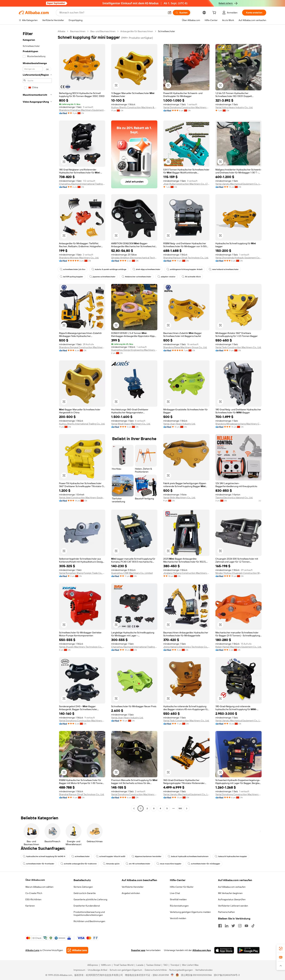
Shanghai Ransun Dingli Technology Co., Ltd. (185, 257)
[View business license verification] (172, 975)
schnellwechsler (82, 856)
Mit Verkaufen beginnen (230, 893)
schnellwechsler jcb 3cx (74, 269)
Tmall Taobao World (123, 965)
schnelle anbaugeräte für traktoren (80, 864)
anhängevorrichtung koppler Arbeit (186, 269)
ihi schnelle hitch (193, 276)
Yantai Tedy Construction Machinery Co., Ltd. (238, 347)
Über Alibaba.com (35, 880)
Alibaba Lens (32, 950)
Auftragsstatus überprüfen (232, 899)
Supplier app (138, 950)
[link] (280, 948)
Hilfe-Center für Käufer (181, 887)
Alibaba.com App (201, 950)
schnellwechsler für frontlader (40, 864)
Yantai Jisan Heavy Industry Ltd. (179, 423)
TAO (165, 965)
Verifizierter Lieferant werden (233, 905)
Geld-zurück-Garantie (85, 893)
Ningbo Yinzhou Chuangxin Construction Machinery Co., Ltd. (238, 573)
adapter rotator (168, 276)
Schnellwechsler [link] (166, 31)
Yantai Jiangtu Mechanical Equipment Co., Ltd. (238, 183)
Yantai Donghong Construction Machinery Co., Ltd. (186, 107)
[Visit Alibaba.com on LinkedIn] (227, 926)
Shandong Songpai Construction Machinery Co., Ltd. (82, 347)
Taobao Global (153, 965)
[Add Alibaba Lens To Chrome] (77, 950)
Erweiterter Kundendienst (87, 905)
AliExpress (92, 965)
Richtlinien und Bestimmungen (89, 921)
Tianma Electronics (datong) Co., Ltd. (234, 497)
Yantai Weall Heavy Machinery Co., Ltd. (130, 423)
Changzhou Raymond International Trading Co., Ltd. (82, 183)
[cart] (214, 13)
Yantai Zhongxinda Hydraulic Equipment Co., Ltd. (238, 257)
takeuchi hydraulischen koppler (232, 856)
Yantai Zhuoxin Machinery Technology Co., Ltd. (82, 646)
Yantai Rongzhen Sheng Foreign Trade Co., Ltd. (82, 573)
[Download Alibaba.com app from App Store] (224, 950)
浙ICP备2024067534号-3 (227, 975)
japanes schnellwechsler (104, 276)
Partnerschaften (226, 912)
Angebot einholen (131, 893)
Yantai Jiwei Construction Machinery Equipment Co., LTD (82, 497)
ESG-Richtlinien (33, 899)
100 (180, 808)
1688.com (106, 965)
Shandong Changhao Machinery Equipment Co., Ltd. (82, 110)
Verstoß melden (178, 918)
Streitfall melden (178, 899)
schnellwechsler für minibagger (205, 864)
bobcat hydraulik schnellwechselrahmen (189, 856)
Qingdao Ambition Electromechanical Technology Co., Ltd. (134, 257)
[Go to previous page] (134, 808)
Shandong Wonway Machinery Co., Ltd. (79, 257)
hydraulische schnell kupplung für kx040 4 (45, 856)
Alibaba (61, 31)
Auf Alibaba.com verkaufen (232, 887)
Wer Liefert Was (190, 965)
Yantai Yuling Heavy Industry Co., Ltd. (234, 107)
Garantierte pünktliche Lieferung (90, 899)
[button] (170, 13)
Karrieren (30, 905)
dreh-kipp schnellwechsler (148, 269)
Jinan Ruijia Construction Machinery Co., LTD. (186, 183)
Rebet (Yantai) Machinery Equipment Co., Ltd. (238, 646)
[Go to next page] (187, 808)
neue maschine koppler (170, 864)
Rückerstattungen (179, 905)
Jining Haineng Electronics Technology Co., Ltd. (186, 646)
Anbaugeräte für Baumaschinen (136, 31)
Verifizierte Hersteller (132, 887)
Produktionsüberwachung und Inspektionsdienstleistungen (89, 913)
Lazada (139, 965)
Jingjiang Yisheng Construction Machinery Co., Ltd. (186, 573)
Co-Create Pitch (33, 893)
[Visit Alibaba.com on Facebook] (220, 926)
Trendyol (174, 965)
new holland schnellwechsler (225, 269)
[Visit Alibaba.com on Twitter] (233, 926)
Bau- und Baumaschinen (102, 31)
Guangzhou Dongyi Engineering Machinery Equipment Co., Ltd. (134, 350)
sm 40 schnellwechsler (139, 864)
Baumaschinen (77, 31)
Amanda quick (112, 864)
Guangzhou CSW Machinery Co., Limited (132, 573)
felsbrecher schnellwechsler (138, 276)
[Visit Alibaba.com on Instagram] (240, 926)
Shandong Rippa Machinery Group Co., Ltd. (185, 347)
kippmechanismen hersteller (148, 856)
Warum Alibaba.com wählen (39, 887)
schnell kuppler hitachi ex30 (112, 856)
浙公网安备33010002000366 (196, 975)
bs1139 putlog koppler (73, 276)
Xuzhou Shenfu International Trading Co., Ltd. (82, 423)
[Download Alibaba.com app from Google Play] (248, 950)
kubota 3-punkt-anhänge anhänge (110, 269)
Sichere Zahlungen (83, 887)
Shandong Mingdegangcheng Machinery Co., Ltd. (238, 423)
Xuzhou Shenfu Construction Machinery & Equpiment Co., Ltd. (134, 107)
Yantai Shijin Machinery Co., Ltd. (179, 497)
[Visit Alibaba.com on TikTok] (253, 926)
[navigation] (37, 420)
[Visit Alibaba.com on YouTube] (246, 926)
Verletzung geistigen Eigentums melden (190, 912)
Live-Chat (175, 893)
